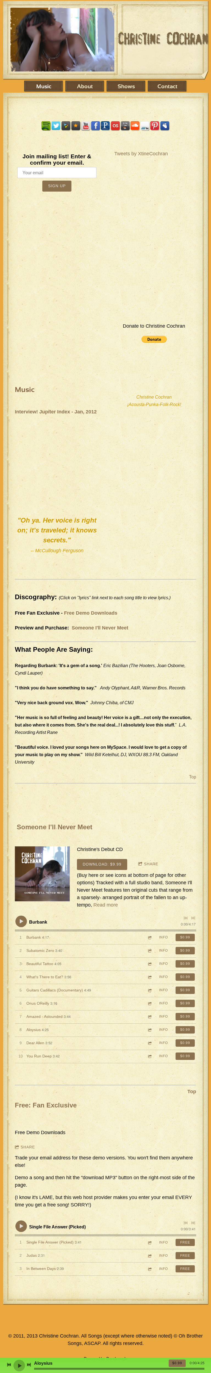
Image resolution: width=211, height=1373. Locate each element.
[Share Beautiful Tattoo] (149, 963)
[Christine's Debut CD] (42, 873)
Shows (126, 86)
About (85, 86)
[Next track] (193, 918)
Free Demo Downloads (90, 613)
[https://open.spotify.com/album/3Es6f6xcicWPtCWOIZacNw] (46, 126)
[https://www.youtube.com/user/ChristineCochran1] (86, 126)
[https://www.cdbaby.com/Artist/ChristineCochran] (66, 126)
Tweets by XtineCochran (141, 153)
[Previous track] (185, 918)
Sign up (57, 186)
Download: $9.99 (102, 864)
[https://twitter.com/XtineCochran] (56, 126)
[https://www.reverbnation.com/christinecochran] (76, 126)
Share (151, 864)
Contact (167, 86)
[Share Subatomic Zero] (149, 950)
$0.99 (185, 937)
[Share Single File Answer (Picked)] (149, 1242)
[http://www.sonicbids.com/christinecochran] (125, 126)
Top (192, 777)
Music (43, 86)
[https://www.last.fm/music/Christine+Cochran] (115, 126)
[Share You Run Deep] (149, 1056)
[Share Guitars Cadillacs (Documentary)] (149, 990)
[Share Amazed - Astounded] (149, 1016)
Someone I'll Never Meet (100, 628)
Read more (105, 905)
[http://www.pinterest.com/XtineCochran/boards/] (155, 126)
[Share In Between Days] (149, 1269)
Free (185, 1242)
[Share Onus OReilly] (149, 1003)
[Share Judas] (149, 1255)
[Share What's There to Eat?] (149, 977)
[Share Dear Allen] (149, 1043)
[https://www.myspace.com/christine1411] (165, 126)
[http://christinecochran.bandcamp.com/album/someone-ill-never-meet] (145, 126)
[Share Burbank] (149, 937)
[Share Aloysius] (149, 1029)
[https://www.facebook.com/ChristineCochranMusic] (96, 126)
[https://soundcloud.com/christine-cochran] (135, 126)
